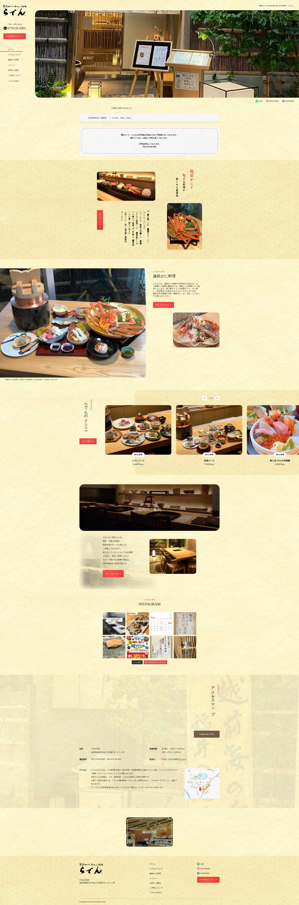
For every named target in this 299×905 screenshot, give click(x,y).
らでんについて (14, 54)
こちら (183, 759)
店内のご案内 (13, 70)
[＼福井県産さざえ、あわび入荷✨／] (185, 623)
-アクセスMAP (13, 81)
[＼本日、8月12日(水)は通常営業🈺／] (137, 623)
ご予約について (14, 75)
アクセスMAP (155, 893)
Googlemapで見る (206, 734)
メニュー (11, 65)
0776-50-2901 (151, 147)
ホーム (10, 49)
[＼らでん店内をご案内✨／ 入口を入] (185, 647)
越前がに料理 (13, 60)
